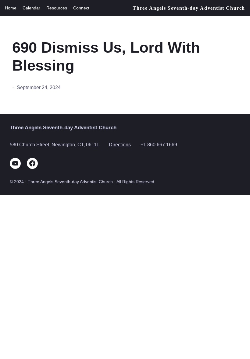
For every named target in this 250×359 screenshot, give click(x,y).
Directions (120, 144)
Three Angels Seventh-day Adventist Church (189, 8)
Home (10, 7)
